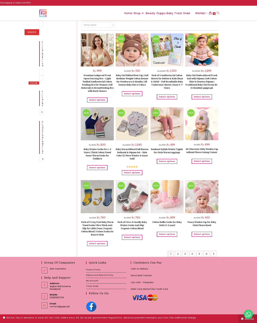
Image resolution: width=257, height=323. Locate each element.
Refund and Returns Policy (99, 275)
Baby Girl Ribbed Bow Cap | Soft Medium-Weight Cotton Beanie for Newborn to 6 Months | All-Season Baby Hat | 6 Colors (132, 80)
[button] (104, 37)
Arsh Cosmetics (58, 268)
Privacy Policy (93, 269)
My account (92, 280)
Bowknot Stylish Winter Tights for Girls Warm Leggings (167, 151)
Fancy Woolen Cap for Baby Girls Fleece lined (202, 223)
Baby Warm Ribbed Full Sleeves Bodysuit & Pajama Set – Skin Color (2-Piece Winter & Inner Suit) (132, 154)
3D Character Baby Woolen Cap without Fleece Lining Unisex (202, 150)
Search (32, 32)
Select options (97, 100)
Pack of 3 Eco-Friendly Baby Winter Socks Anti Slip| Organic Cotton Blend (132, 225)
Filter (33, 83)
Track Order (92, 286)
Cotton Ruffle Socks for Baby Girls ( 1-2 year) (167, 223)
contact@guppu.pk (60, 306)
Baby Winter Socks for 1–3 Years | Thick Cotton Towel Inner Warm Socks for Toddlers (97, 154)
